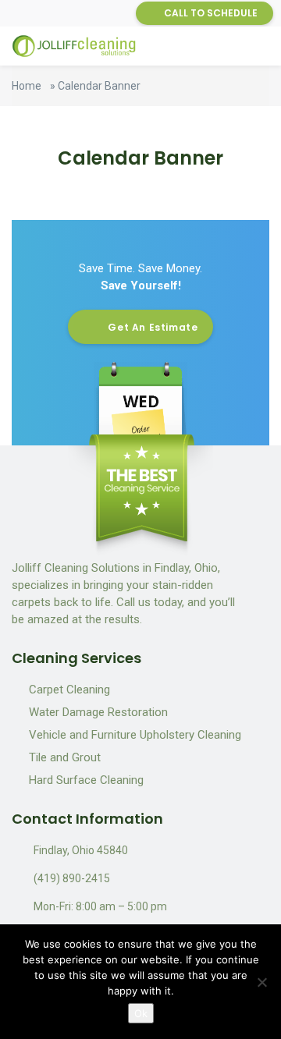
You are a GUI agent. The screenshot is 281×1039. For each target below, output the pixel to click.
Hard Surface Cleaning (86, 780)
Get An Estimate (152, 327)
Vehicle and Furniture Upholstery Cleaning (135, 735)
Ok (141, 1013)
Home (26, 86)
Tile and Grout (65, 757)
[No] (261, 982)
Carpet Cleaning (69, 690)
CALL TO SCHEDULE (211, 13)
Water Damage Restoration (98, 712)
